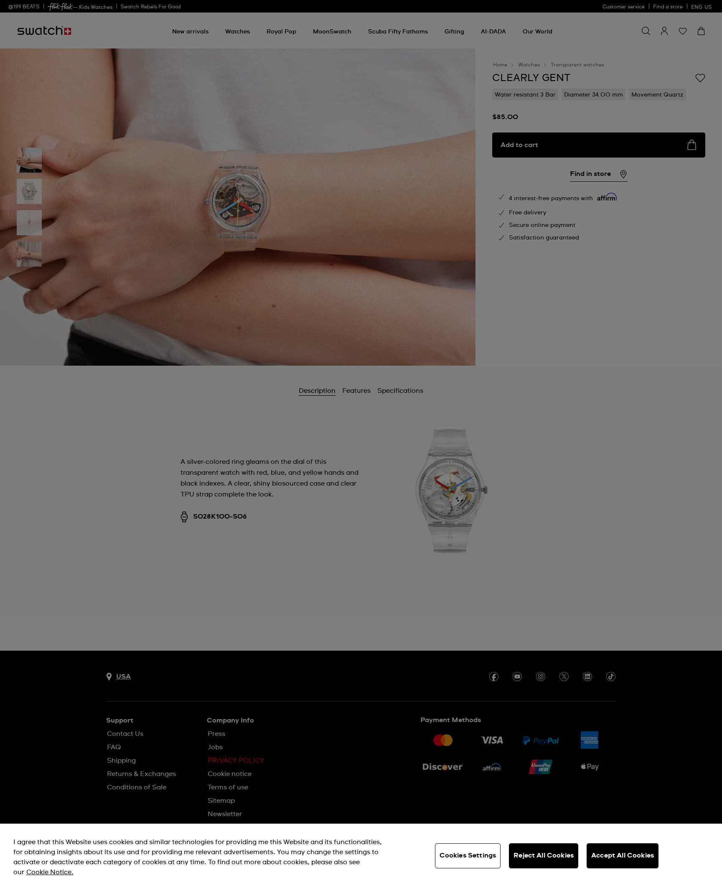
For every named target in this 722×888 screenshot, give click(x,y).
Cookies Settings (468, 855)
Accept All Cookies (622, 855)
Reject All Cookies (544, 855)
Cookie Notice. (50, 872)
